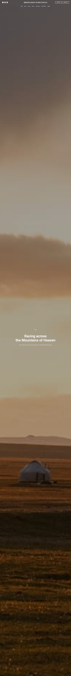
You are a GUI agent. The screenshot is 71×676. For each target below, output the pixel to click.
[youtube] (7, 2)
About (25, 6)
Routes (33, 6)
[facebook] (3, 2)
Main (22, 6)
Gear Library (38, 6)
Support (48, 6)
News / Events (43, 6)
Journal (29, 6)
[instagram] (5, 2)
